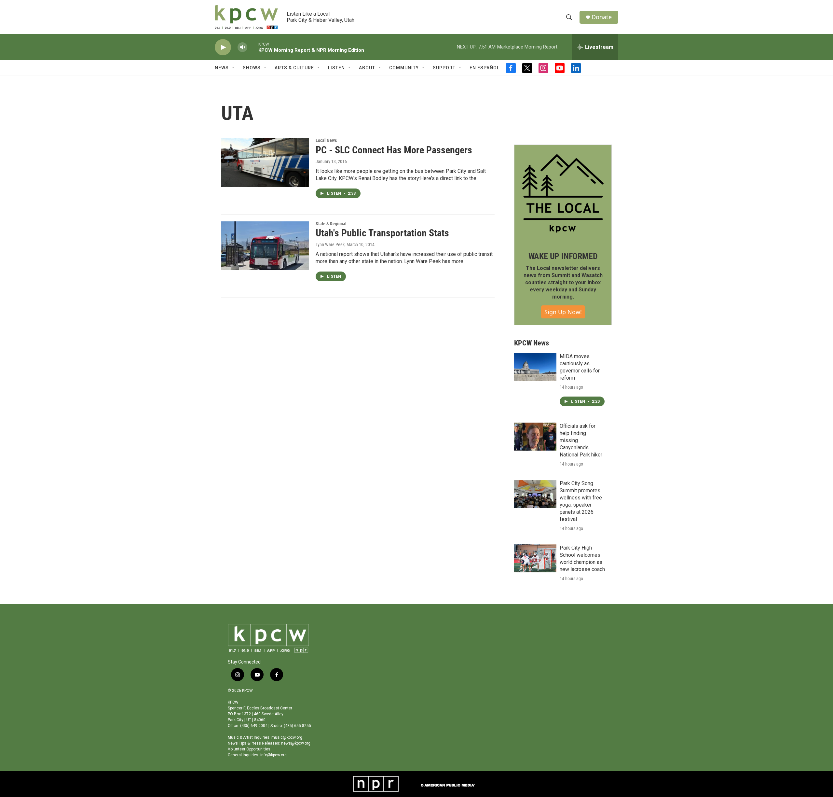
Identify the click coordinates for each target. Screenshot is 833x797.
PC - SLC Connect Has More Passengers (394, 150)
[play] (223, 47)
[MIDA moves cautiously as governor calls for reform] (535, 367)
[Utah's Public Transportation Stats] (265, 245)
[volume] (242, 47)
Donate (602, 17)
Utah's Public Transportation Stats (382, 233)
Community (404, 67)
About (367, 67)
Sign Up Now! (563, 312)
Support (444, 67)
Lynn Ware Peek (330, 244)
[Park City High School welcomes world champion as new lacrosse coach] (535, 558)
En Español (484, 67)
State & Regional (331, 223)
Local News (326, 140)
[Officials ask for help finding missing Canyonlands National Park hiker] (535, 437)
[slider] (253, 47)
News (222, 67)
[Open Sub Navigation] (233, 67)
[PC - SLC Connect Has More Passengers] (265, 162)
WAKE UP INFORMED (563, 256)
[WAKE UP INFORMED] (562, 193)
